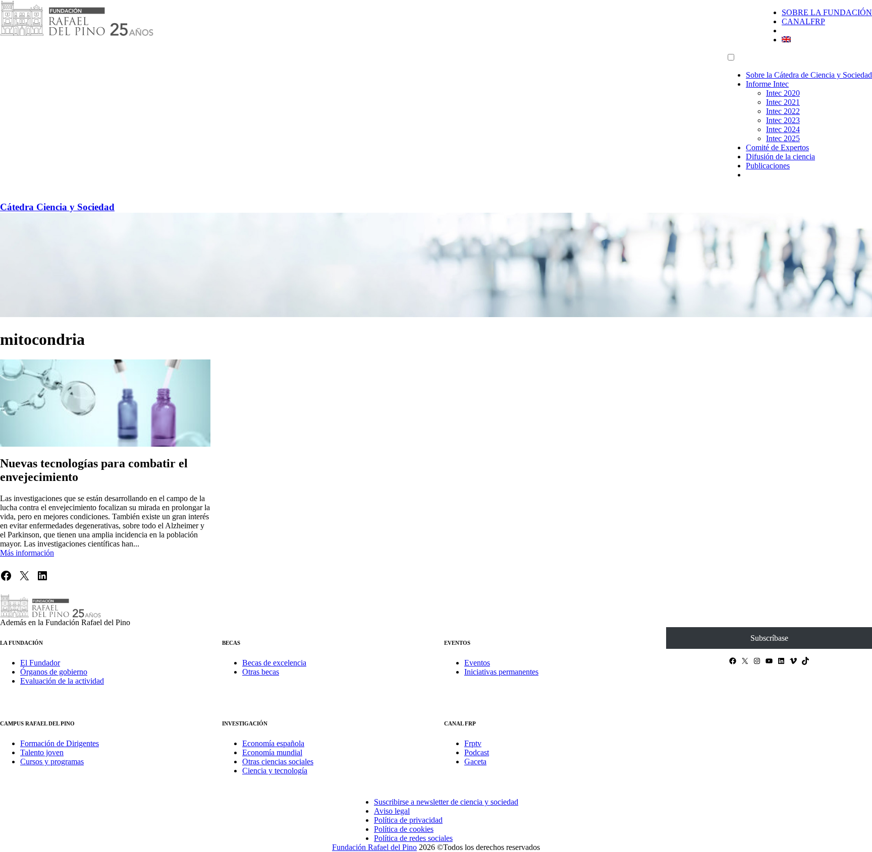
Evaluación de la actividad (62, 681)
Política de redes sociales (413, 838)
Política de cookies (403, 829)
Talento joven (42, 752)
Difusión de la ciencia (780, 156)
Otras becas (260, 671)
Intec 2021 (783, 102)
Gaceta (475, 761)
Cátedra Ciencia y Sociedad (57, 207)
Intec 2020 (783, 93)
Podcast (476, 752)
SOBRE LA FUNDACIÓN (827, 12)
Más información (27, 553)
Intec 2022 (783, 111)
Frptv (472, 743)
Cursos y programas (52, 761)
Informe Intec (767, 84)
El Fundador (40, 662)
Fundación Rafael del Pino (374, 847)
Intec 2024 (783, 129)
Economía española (273, 743)
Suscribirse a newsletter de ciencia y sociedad (446, 802)
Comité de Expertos (777, 147)
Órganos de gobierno (53, 671)
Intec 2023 (783, 120)
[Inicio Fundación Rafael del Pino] (76, 34)
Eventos (477, 662)
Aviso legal (392, 811)
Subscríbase (769, 638)
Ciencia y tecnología (274, 770)
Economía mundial (272, 752)
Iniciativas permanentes (501, 671)
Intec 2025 (783, 138)
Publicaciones (768, 165)
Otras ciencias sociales (277, 761)
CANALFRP (803, 21)
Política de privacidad (408, 820)
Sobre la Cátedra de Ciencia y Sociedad (809, 75)
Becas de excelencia (274, 662)
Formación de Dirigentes (59, 743)
